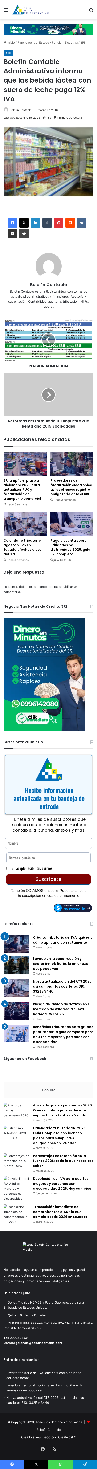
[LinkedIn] (35, 223)
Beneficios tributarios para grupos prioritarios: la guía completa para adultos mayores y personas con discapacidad (63, 1034)
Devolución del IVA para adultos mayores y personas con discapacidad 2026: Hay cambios (62, 1183)
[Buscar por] (91, 11)
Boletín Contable (21, 110)
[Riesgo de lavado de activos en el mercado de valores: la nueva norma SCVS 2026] (16, 1011)
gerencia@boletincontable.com (39, 1343)
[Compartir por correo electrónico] (12, 233)
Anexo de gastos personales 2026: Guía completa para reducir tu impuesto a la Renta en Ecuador (63, 1110)
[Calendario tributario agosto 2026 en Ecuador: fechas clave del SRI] (25, 524)
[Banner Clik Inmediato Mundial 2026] (48, 29)
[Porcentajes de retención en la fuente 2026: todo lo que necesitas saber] (16, 1162)
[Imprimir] (24, 233)
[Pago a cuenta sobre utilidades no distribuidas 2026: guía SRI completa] (71, 524)
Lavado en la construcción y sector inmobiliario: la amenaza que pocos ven (60, 963)
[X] (24, 223)
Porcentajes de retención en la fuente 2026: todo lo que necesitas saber (63, 1160)
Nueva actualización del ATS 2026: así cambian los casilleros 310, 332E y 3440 (63, 986)
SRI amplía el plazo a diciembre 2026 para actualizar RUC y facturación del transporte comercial (22, 489)
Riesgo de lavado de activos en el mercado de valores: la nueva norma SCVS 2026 (62, 1009)
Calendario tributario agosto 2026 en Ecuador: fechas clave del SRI (23, 547)
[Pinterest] (58, 223)
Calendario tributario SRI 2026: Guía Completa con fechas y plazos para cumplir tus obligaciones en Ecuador (60, 1135)
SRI (82, 42)
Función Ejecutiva (65, 42)
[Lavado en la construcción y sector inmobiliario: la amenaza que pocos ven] (16, 965)
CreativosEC (67, 1437)
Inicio (10, 42)
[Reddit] (70, 223)
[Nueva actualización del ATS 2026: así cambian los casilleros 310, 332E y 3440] (16, 988)
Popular (48, 1090)
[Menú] (6, 11)
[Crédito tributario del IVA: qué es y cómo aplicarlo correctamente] (16, 944)
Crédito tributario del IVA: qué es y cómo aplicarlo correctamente (62, 940)
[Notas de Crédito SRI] (44, 730)
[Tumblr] (47, 223)
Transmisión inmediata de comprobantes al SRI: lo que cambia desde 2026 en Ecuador (60, 1211)
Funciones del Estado (33, 42)
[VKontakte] (81, 223)
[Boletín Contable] (30, 9)
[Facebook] (12, 223)
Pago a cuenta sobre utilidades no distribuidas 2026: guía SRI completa (70, 547)
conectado (45, 586)
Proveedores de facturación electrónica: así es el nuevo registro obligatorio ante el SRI (71, 487)
